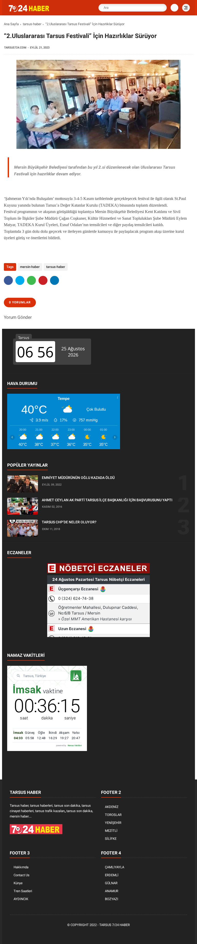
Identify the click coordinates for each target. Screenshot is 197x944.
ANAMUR (111, 891)
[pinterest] (42, 280)
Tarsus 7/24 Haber (114, 925)
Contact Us (21, 875)
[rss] (122, 934)
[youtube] (114, 934)
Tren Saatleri (23, 891)
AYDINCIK (21, 899)
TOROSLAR (113, 815)
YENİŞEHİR (113, 823)
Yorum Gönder (18, 317)
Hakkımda (21, 867)
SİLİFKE (110, 839)
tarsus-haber (32, 24)
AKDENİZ (112, 807)
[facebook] (8, 280)
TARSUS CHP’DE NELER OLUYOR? (69, 522)
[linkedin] (54, 280)
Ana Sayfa (11, 24)
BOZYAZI (111, 899)
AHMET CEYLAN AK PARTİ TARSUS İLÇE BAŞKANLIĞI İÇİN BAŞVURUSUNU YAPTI (107, 500)
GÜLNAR (111, 883)
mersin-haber (30, 267)
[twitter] (19, 280)
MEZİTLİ (111, 831)
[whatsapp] (31, 280)
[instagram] (107, 934)
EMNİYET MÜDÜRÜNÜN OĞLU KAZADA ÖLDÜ (78, 478)
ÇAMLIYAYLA (114, 867)
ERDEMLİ (112, 875)
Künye (18, 883)
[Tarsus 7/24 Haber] (29, 10)
